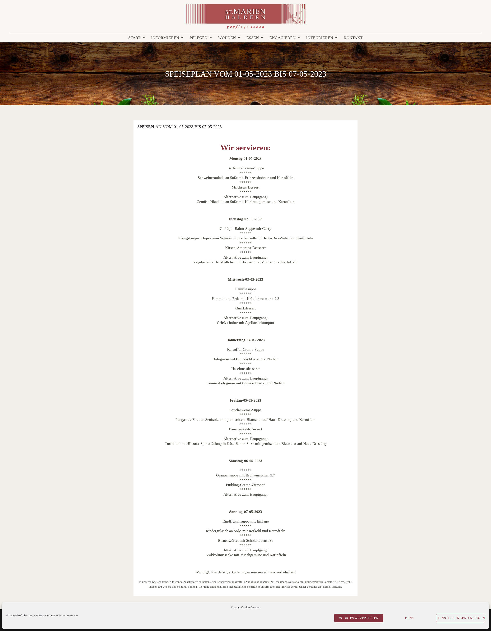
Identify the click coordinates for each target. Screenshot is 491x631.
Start (134, 38)
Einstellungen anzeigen (461, 618)
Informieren (165, 38)
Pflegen (199, 38)
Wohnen (227, 38)
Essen (252, 38)
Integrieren (319, 38)
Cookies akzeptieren (359, 618)
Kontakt (353, 38)
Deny (410, 618)
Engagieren (282, 38)
